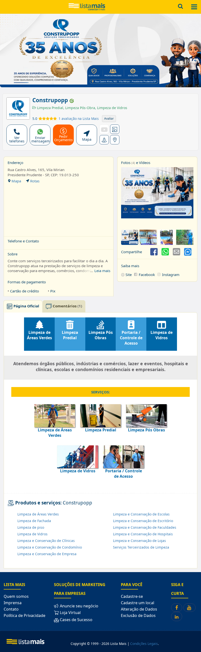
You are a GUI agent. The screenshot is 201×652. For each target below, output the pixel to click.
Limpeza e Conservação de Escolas (141, 514)
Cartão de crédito (24, 290)
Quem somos (16, 596)
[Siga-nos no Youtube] (189, 607)
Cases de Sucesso (75, 620)
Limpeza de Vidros (111, 107)
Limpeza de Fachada (34, 520)
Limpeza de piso (30, 527)
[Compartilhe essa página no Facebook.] (154, 251)
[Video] (104, 129)
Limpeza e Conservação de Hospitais (143, 534)
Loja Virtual (70, 612)
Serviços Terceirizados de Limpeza (141, 547)
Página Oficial (26, 305)
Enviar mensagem (40, 139)
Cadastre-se (132, 596)
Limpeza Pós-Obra (79, 107)
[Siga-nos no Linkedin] (176, 616)
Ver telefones (17, 139)
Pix (52, 290)
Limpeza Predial (49, 107)
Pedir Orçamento (63, 138)
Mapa (86, 139)
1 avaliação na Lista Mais (79, 118)
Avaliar (109, 118)
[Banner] (114, 129)
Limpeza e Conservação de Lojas (139, 540)
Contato (11, 609)
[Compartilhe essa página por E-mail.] (176, 251)
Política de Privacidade (24, 615)
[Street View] (104, 139)
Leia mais (102, 270)
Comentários (67, 305)
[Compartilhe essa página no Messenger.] (187, 251)
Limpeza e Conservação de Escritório (143, 520)
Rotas (34, 180)
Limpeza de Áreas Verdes (38, 514)
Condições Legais (144, 643)
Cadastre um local (137, 602)
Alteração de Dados (139, 609)
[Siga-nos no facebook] (176, 607)
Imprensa (13, 602)
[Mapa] (114, 139)
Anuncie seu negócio (78, 606)
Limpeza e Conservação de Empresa (46, 554)
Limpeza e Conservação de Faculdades (144, 527)
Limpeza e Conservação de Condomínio (49, 547)
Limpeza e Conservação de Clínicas (46, 540)
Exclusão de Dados (138, 615)
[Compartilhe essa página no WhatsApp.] (165, 251)
